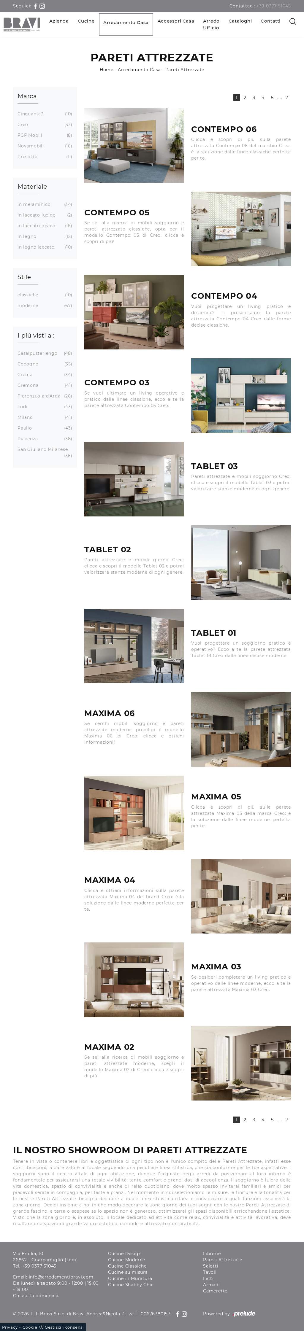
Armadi (211, 1284)
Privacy (10, 1327)
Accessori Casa (176, 21)
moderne (44, 305)
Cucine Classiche (127, 1266)
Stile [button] (24, 277)
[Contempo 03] (241, 395)
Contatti (271, 21)
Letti (208, 1278)
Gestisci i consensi (64, 1327)
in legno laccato (44, 247)
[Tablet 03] (134, 479)
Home (106, 69)
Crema (44, 374)
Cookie (30, 1327)
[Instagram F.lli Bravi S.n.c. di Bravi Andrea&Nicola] (42, 6)
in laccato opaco (44, 225)
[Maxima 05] (134, 813)
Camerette (215, 1291)
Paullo (44, 428)
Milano (44, 417)
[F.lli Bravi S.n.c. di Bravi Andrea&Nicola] (22, 24)
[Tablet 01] (134, 646)
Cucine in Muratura (130, 1278)
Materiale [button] (32, 186)
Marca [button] (27, 96)
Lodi (44, 406)
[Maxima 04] (241, 896)
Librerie (212, 1253)
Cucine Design (124, 1253)
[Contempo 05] (241, 229)
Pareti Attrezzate (185, 69)
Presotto (44, 156)
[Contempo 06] (134, 145)
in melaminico (44, 204)
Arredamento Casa (126, 22)
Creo (44, 124)
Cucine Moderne (126, 1259)
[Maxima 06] (241, 729)
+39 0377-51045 (273, 6)
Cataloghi (240, 21)
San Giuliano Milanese (44, 452)
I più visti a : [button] (36, 335)
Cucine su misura (128, 1272)
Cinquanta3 (44, 114)
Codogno (44, 364)
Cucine (86, 21)
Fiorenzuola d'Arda (44, 396)
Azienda (59, 21)
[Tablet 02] (241, 562)
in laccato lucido (44, 215)
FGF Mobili (44, 135)
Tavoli (210, 1272)
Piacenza (44, 438)
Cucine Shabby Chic (130, 1284)
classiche (44, 295)
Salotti (210, 1266)
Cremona (44, 385)
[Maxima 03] (134, 979)
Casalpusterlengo (44, 353)
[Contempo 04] (134, 312)
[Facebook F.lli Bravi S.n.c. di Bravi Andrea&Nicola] (36, 6)
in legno (44, 236)
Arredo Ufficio (211, 24)
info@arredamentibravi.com (61, 1277)
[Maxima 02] (241, 1063)
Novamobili (44, 146)
